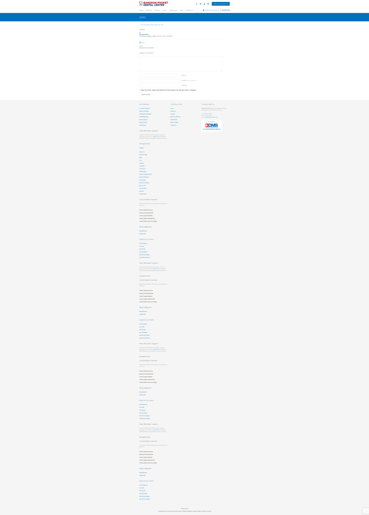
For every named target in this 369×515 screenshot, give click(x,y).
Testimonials (173, 10)
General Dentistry (144, 111)
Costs (164, 10)
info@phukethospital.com (211, 10)
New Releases (143, 231)
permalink (151, 48)
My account (142, 185)
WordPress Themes (144, 257)
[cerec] (142, 42)
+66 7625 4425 (226, 10)
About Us (149, 10)
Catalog (141, 163)
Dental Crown (143, 122)
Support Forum (156, 136)
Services (157, 10)
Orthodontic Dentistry (145, 114)
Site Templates (143, 252)
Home (141, 10)
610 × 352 (166, 36)
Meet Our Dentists (144, 183)
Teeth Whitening (143, 117)
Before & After (143, 155)
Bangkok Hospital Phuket (208, 108)
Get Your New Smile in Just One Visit (151, 25)
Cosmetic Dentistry (144, 108)
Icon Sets (141, 246)
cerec (141, 46)
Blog (181, 10)
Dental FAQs (142, 125)
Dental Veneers (143, 119)
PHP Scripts (142, 249)
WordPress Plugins (144, 254)
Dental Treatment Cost (145, 174)
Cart (140, 160)
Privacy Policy (143, 188)
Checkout (141, 166)
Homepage (142, 180)
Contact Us (189, 10)
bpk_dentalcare (144, 34)
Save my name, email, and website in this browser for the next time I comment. (169, 90)
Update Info (142, 234)
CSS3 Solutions (143, 243)
